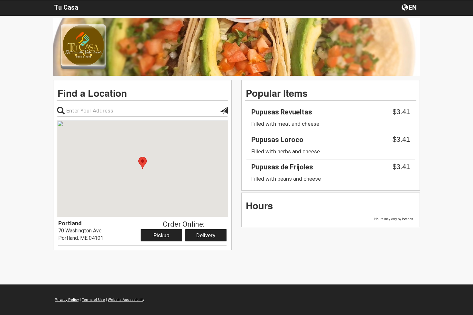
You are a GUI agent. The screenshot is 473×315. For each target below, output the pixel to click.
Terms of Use (93, 300)
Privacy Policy (67, 300)
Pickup (161, 235)
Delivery (205, 235)
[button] (410, 7)
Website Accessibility (126, 300)
